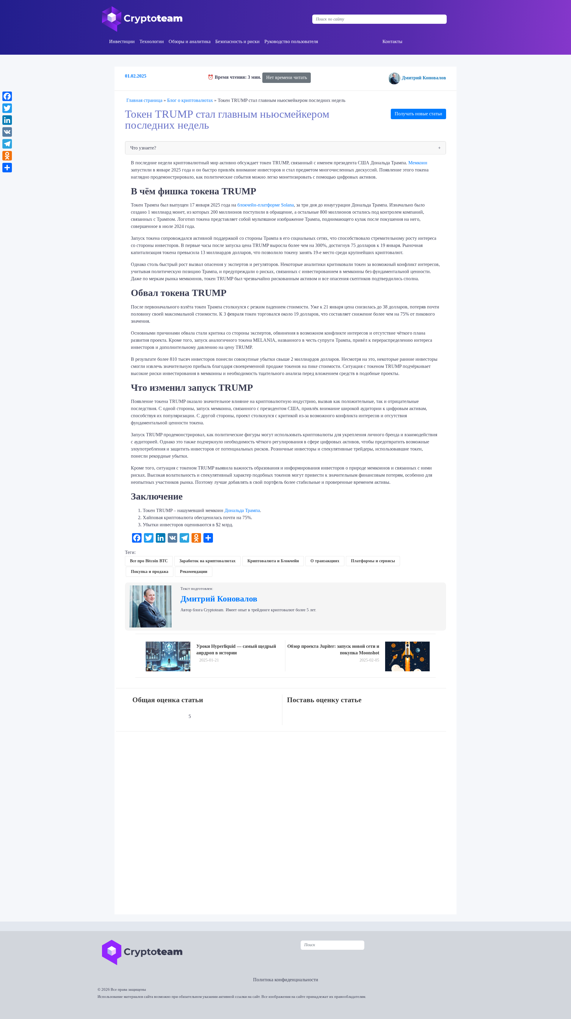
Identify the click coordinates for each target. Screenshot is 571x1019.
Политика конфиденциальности (285, 979)
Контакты (392, 41)
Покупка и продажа (149, 571)
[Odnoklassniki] (7, 156)
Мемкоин (417, 162)
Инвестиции (122, 41)
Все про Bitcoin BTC (149, 561)
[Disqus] (287, 819)
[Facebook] (7, 96)
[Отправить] (7, 168)
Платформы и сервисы (373, 561)
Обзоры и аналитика (190, 41)
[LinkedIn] (7, 120)
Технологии (151, 41)
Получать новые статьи (418, 113)
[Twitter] (7, 108)
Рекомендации (193, 571)
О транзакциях (324, 561)
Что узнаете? (143, 147)
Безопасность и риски (237, 41)
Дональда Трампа (242, 510)
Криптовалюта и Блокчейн (273, 561)
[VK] (7, 132)
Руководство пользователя (291, 41)
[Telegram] (7, 144)
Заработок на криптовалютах (207, 561)
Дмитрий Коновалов (424, 77)
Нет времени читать (286, 77)
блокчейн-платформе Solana (265, 204)
